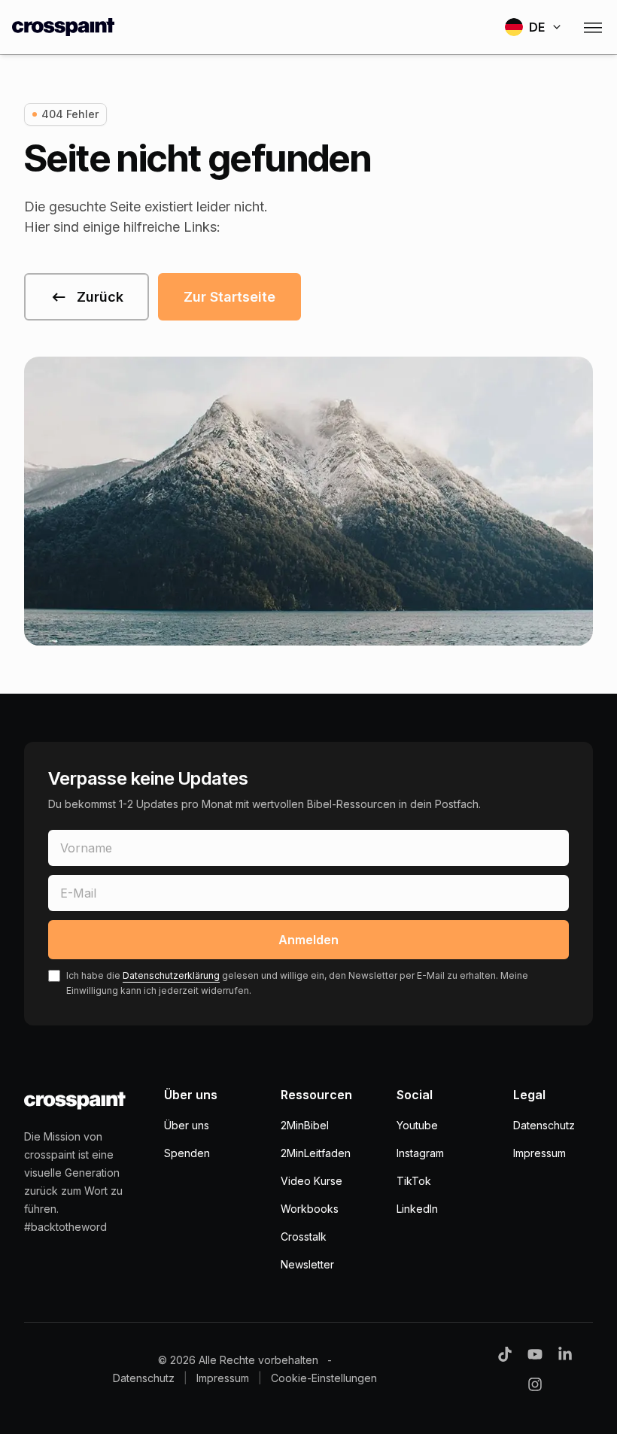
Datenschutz (544, 1125)
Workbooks (310, 1208)
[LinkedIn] (565, 1354)
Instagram (420, 1153)
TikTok (414, 1180)
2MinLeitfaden (316, 1153)
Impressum (539, 1153)
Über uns (186, 1125)
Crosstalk (304, 1236)
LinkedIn (417, 1208)
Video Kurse (311, 1180)
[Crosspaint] (63, 27)
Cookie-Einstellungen (324, 1378)
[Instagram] (535, 1384)
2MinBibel (305, 1125)
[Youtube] (535, 1354)
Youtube (417, 1125)
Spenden (187, 1153)
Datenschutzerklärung (171, 975)
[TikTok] (504, 1354)
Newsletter (307, 1264)
